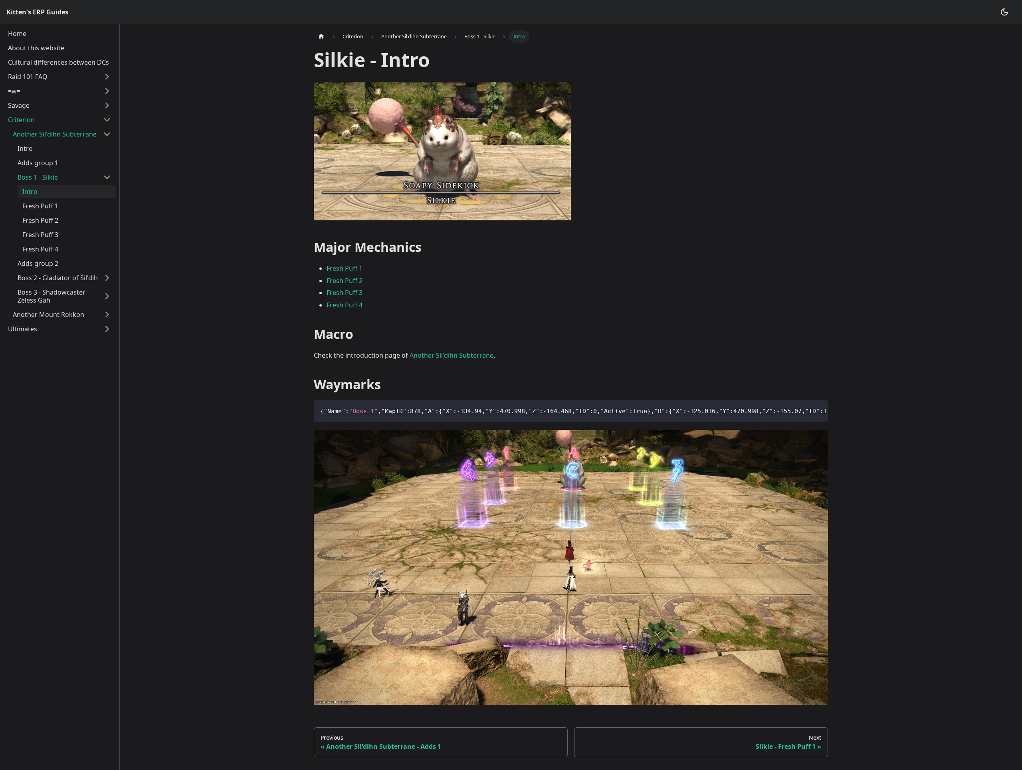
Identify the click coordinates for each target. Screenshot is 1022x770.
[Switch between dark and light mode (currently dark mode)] (1004, 12)
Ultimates (22, 329)
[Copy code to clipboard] (818, 410)
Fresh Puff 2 (40, 220)
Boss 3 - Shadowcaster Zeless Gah (51, 296)
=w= (14, 91)
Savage (19, 105)
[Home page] (321, 36)
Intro (25, 148)
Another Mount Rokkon (48, 314)
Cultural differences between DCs (58, 62)
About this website (36, 48)
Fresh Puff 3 (40, 234)
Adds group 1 (38, 162)
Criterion (21, 119)
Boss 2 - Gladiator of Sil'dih (58, 277)
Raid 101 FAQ (28, 76)
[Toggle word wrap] (803, 410)
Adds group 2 (38, 263)
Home (17, 33)
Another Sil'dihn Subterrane (55, 134)
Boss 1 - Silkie (38, 177)
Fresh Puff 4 (40, 249)
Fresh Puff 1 (40, 206)
